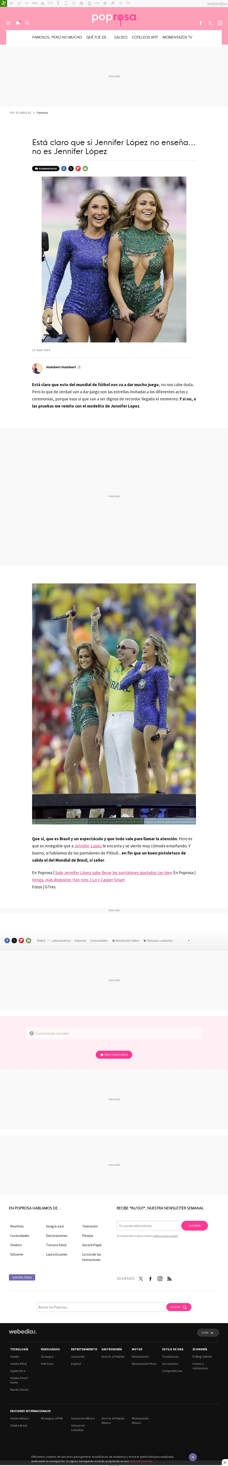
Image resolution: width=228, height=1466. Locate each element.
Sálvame (16, 1254)
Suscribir (194, 1225)
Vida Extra (47, 1364)
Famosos (42, 113)
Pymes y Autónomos (200, 1366)
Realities (17, 1226)
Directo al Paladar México (113, 1420)
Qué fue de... (98, 37)
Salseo (120, 37)
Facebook (200, 23)
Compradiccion (172, 1371)
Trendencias (170, 1357)
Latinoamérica (61, 941)
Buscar (27, 23)
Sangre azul (55, 1226)
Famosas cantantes (160, 941)
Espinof (76, 1364)
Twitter (210, 23)
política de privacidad (165, 1235)
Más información (141, 1461)
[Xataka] (3, 3)
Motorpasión (140, 1357)
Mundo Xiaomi (19, 1390)
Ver (116, 1054)
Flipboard (78, 168)
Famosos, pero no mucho (57, 37)
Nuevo (17, 23)
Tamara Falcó (56, 1245)
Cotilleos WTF (145, 37)
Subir (205, 1332)
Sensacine (78, 1357)
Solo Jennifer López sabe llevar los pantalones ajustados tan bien (113, 872)
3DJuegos (47, 1357)
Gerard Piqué (92, 1245)
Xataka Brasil (18, 1425)
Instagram (219, 23)
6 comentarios (48, 168)
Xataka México (19, 1418)
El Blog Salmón (202, 1357)
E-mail (85, 168)
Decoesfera (170, 1364)
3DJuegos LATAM (52, 1418)
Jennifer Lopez (88, 845)
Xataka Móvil (18, 1364)
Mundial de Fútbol (127, 941)
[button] (63, 367)
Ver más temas (22, 1277)
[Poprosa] (114, 18)
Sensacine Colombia (78, 1427)
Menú (8, 23)
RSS (169, 1277)
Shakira (16, 1245)
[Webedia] (23, 1331)
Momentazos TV (177, 37)
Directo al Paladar (113, 1357)
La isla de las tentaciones (91, 1257)
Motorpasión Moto (144, 1364)
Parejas (87, 1235)
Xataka (14, 1357)
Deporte (81, 941)
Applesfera (17, 1371)
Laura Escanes (56, 1254)
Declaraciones (56, 1235)
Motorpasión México (140, 1420)
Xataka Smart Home (19, 1380)
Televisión (90, 1226)
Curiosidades (99, 941)
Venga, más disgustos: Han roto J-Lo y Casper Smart (78, 879)
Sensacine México (83, 1418)
